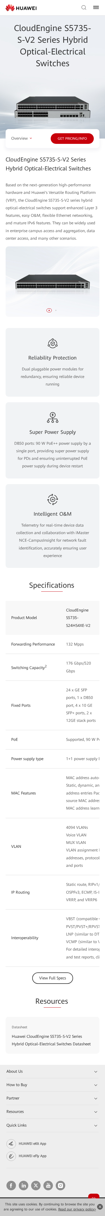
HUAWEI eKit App (32, 1144)
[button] (49, 310)
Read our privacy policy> (77, 1209)
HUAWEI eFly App (32, 1156)
